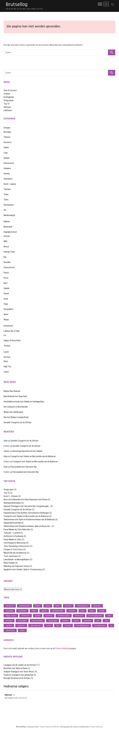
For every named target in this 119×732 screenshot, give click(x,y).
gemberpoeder (57, 611)
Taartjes (7, 189)
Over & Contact (10, 90)
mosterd (9, 620)
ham (82, 611)
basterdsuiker (24, 606)
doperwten (22, 611)
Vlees (6, 314)
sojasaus (21, 625)
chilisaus (97, 606)
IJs (5, 335)
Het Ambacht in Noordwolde (16, 406)
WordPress (55, 727)
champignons (82, 606)
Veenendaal (10, 630)
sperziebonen (35, 625)
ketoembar (25, 616)
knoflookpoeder (64, 616)
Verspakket (8, 309)
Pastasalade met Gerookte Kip (23, 466)
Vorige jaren (8, 100)
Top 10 (6, 103)
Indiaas (7, 158)
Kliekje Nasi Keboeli (12, 391)
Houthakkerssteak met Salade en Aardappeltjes (24, 401)
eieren (34, 611)
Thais (6, 194)
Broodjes (7, 132)
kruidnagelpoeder (95, 616)
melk (109, 616)
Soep (6, 298)
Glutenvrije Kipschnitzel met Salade (27, 451)
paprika (65, 620)
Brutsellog (16, 4)
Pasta (6, 272)
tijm (57, 625)
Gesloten (71, 611)
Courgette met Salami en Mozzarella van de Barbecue (33, 456)
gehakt (44, 611)
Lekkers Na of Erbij (11, 331)
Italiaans (7, 168)
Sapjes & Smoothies (12, 340)
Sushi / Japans (10, 184)
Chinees (7, 137)
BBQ (5, 241)
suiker (48, 625)
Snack (6, 293)
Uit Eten (7, 357)
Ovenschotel (9, 267)
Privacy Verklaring (62, 648)
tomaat (68, 625)
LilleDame (8, 110)
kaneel (101, 611)
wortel (22, 630)
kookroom (79, 616)
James (6, 451)
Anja (5, 440)
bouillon (68, 606)
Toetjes (7, 345)
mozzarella (22, 620)
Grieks (6, 147)
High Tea (7, 366)
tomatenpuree (99, 625)
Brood (6, 246)
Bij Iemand (8, 226)
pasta (76, 620)
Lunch (6, 352)
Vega (6, 304)
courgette (9, 611)
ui (111, 625)
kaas (92, 611)
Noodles (7, 262)
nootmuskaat (37, 620)
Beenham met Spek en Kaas (15, 668)
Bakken (7, 221)
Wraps (6, 319)
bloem (37, 606)
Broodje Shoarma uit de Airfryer (17, 678)
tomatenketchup (82, 625)
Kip (5, 257)
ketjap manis (11, 616)
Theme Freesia (44, 727)
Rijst (6, 283)
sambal (9, 625)
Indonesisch (9, 163)
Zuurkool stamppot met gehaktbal (18, 675)
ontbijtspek (52, 620)
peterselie (87, 620)
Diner (6, 361)
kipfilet (37, 616)
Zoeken (7, 93)
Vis (5, 210)
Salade (6, 288)
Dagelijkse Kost (10, 232)
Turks (6, 199)
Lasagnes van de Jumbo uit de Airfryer (20, 665)
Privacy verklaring (96, 727)
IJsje (6, 152)
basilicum (10, 606)
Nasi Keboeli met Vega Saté (15, 396)
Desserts (7, 142)
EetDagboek (9, 97)
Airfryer (7, 236)
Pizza (6, 278)
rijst (106, 620)
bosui (48, 606)
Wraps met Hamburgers (13, 412)
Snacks (7, 173)
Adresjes (7, 107)
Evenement (8, 325)
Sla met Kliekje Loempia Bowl (16, 417)
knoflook (49, 616)
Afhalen (7, 127)
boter (57, 606)
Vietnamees (9, 205)
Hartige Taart (9, 251)
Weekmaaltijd (9, 215)
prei (98, 620)
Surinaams (8, 178)
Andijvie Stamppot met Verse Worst (19, 671)
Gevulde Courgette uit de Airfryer (17, 422)
